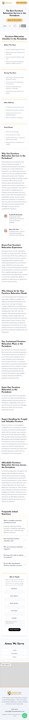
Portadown (14, 653)
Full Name (14, 588)
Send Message (14, 629)
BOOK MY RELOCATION (14, 20)
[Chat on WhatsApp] (24, 715)
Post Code (14, 610)
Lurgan (14, 650)
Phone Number (14, 603)
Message (14, 618)
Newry (14, 657)
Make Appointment (21, 2)
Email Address (14, 596)
